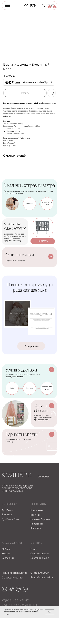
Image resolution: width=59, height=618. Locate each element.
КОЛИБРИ (29, 6)
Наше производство (15, 573)
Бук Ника (7, 514)
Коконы (6, 553)
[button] (28, 82)
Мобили (6, 549)
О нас (33, 549)
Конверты (35, 528)
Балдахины (8, 558)
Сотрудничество (12, 577)
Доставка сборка (39, 558)
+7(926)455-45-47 (15, 600)
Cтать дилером (39, 572)
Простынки (36, 523)
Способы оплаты (39, 553)
